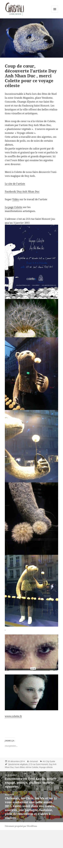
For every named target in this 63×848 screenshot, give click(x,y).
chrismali (34, 761)
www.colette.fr (13, 716)
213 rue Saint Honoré (38, 764)
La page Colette (13, 207)
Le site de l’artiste (15, 183)
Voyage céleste (46, 767)
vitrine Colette (32, 767)
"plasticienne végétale (18, 764)
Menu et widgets (55, 12)
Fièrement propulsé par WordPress (21, 826)
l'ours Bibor (20, 767)
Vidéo (15, 199)
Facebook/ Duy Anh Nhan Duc (22, 191)
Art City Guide (49, 761)
